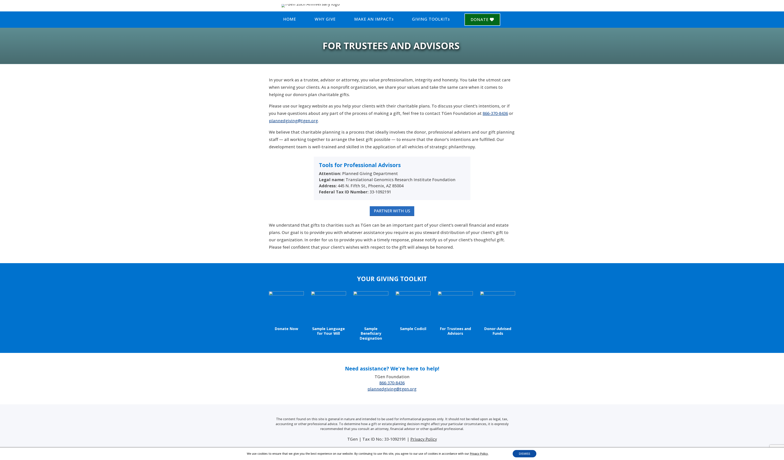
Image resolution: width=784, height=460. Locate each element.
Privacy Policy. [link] (479, 454)
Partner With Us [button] (392, 211)
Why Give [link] (325, 19)
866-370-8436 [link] (495, 113)
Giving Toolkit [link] (430, 19)
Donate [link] (480, 19)
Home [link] (289, 19)
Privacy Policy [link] (423, 439)
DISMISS (524, 454)
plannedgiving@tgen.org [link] (293, 120)
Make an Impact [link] (373, 19)
